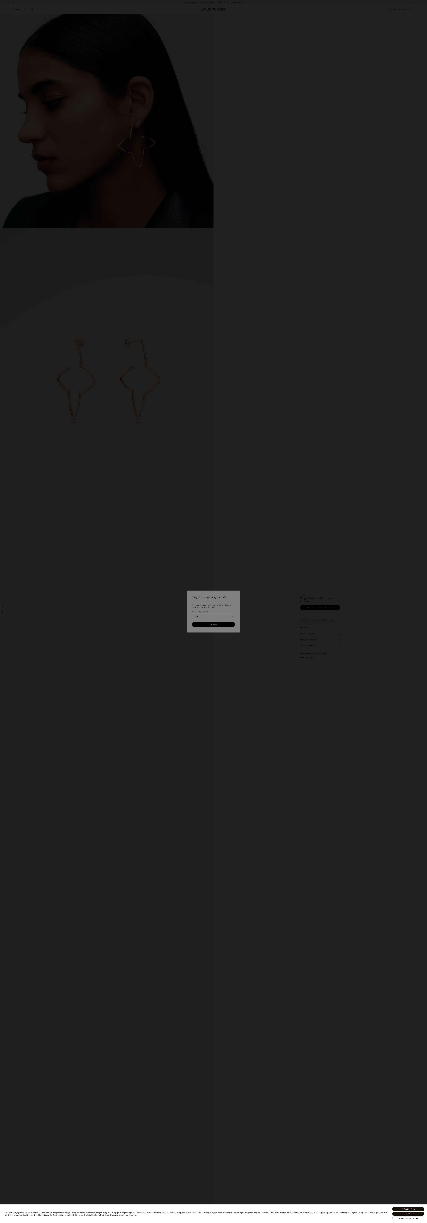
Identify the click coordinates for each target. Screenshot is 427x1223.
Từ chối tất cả (408, 1214)
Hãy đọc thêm (54, 1215)
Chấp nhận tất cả (408, 1209)
